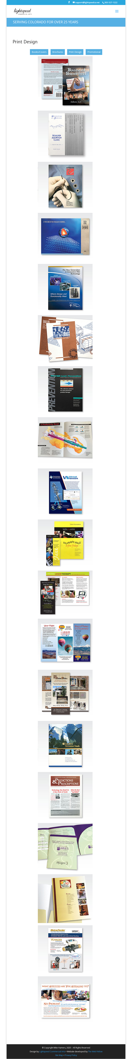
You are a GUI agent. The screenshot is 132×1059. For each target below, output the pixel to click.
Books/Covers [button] (39, 51)
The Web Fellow (95, 1051)
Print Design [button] (75, 51)
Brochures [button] (57, 51)
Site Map (59, 1055)
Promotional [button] (93, 51)
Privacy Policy (71, 1055)
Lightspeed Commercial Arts (52, 1051)
